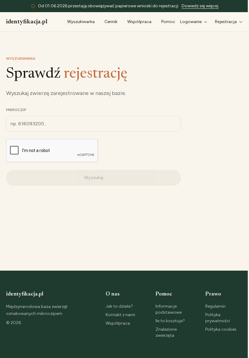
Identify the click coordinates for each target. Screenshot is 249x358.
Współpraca (139, 21)
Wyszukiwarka (81, 21)
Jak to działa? (119, 306)
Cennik (111, 21)
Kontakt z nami (120, 314)
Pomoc (168, 21)
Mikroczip (16, 110)
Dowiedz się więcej (200, 5)
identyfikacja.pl (26, 22)
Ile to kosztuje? (170, 320)
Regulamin (215, 306)
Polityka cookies (221, 329)
